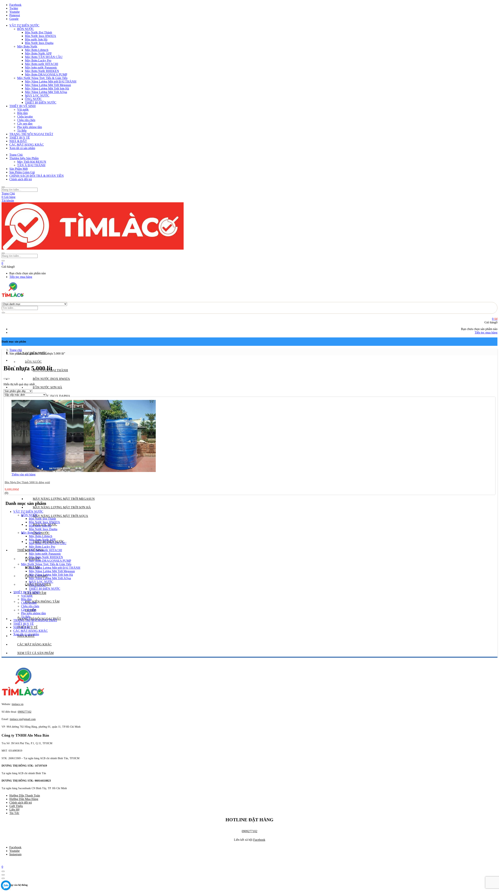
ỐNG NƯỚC (33, 99)
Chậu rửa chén (26, 120)
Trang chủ (15, 350)
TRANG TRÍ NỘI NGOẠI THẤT (31, 134)
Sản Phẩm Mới (18, 168)
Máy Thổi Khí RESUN (31, 161)
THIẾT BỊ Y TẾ (19, 137)
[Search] (3, 312)
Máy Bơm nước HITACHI (41, 64)
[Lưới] (5, 378)
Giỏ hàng (8, 197)
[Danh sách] (8, 378)
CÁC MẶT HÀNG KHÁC (26, 144)
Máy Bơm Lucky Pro (38, 60)
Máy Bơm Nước (27, 46)
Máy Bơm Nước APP (38, 53)
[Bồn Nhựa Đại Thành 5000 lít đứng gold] (84, 471)
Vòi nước (23, 109)
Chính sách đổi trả (20, 179)
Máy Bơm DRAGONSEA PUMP (46, 74)
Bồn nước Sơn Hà (36, 39)
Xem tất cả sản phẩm (22, 148)
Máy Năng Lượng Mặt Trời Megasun (48, 85)
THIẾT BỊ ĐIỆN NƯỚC (40, 102)
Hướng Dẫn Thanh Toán (24, 795)
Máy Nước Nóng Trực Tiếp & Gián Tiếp (42, 78)
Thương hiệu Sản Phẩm (24, 158)
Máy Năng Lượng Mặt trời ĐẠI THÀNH (50, 81)
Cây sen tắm (24, 123)
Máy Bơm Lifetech (36, 50)
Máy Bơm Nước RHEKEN (42, 71)
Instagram (15, 854)
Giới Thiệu (16, 806)
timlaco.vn (23, 719)
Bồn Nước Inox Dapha (39, 43)
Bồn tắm (22, 113)
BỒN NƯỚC (25, 29)
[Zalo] (6, 885)
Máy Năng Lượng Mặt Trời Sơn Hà (47, 88)
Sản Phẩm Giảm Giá (22, 172)
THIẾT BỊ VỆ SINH (22, 106)
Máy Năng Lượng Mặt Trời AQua (46, 92)
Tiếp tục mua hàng (20, 276)
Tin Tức (14, 813)
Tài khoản (8, 200)
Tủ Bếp (22, 130)
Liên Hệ (14, 809)
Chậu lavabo (25, 116)
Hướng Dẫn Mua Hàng (23, 799)
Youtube (14, 850)
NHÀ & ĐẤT (18, 141)
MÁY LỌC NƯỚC (37, 95)
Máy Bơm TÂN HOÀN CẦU (44, 57)
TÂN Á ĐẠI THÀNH (31, 165)
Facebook (259, 839)
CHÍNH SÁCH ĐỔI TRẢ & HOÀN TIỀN (36, 175)
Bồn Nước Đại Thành (38, 32)
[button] (2, 263)
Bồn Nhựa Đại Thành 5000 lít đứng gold (27, 482)
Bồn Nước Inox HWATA (40, 36)
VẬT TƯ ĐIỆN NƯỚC (24, 25)
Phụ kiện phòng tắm (29, 127)
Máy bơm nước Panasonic (41, 67)
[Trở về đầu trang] (3, 871)
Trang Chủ (16, 154)
